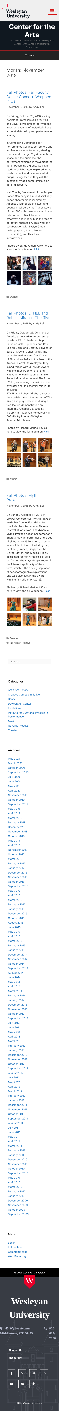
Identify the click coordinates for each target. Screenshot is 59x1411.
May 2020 (14, 786)
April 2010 (14, 1182)
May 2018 (14, 840)
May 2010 (14, 1177)
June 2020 (14, 781)
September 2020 (18, 772)
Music (13, 478)
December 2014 (17, 954)
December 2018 (17, 827)
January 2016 (16, 909)
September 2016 (18, 886)
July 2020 (14, 776)
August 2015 (15, 922)
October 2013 (16, 1013)
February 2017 (16, 863)
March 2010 (15, 1186)
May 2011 (14, 1136)
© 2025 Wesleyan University (28, 1403)
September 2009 (18, 1214)
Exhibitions (14, 708)
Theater (13, 730)
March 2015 (15, 940)
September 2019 (18, 804)
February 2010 (17, 1191)
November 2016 (18, 877)
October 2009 (16, 1209)
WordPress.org (17, 1256)
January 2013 (16, 1050)
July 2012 (14, 1077)
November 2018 (17, 831)
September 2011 (18, 1118)
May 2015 (14, 931)
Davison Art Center (19, 703)
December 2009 (18, 1200)
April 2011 (14, 1141)
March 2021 (15, 763)
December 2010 (17, 1159)
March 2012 (15, 1091)
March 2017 (15, 858)
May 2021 (14, 758)
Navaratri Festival (20, 642)
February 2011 (16, 1150)
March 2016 (15, 899)
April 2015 (14, 936)
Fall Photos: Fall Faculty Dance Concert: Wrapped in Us (29, 96)
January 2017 (16, 867)
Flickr (37, 249)
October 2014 (16, 963)
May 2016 (14, 890)
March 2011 (15, 1145)
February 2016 (17, 904)
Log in (11, 1242)
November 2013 (18, 1009)
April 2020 (14, 790)
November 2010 (18, 1164)
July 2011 (13, 1127)
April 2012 (14, 1086)
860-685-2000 (52, 1333)
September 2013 (18, 1018)
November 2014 (18, 959)
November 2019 (18, 795)
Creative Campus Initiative (24, 694)
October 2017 (16, 854)
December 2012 (17, 1054)
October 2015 (16, 918)
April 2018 (14, 845)
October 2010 (16, 1168)
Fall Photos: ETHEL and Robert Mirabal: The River (29, 315)
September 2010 (18, 1173)
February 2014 (17, 995)
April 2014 (14, 986)
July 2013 (14, 1022)
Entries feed (15, 1247)
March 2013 (15, 1041)
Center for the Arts (32, 31)
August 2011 (15, 1123)
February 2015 (16, 945)
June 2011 (14, 1132)
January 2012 (16, 1100)
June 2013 (14, 1027)
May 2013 (14, 1031)
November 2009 (18, 1205)
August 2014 (15, 972)
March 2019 (15, 817)
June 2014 (14, 977)
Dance (14, 296)
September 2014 (18, 968)
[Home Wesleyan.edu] (29, 1282)
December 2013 (17, 1004)
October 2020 (16, 767)
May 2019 (14, 808)
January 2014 (16, 1000)
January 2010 (16, 1195)
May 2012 (14, 1082)
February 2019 (17, 822)
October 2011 (16, 1113)
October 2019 (16, 799)
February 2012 (16, 1095)
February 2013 (17, 1045)
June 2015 (14, 927)
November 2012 (17, 1059)
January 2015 (16, 949)
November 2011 (17, 1109)
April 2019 (14, 813)
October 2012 (16, 1063)
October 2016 (16, 881)
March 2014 (15, 991)
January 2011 (16, 1155)
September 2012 (18, 1068)
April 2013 (14, 1036)
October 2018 (16, 836)
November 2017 (17, 849)
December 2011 (17, 1104)
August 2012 (15, 1073)
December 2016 (17, 872)
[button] (52, 10)
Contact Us (15, 1350)
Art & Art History (18, 689)
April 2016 (14, 895)
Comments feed (18, 1251)
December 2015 (17, 913)
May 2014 (14, 981)
